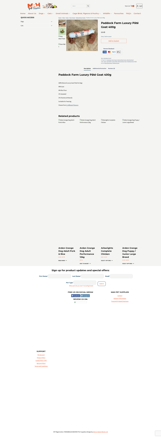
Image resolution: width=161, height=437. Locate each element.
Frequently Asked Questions (119, 301)
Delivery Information (120, 298)
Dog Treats (114, 60)
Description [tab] (87, 68)
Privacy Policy (41, 358)
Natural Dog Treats (122, 60)
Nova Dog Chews (108, 63)
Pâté (135, 61)
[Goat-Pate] (82, 35)
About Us (32, 13)
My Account (41, 355)
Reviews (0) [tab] (111, 68)
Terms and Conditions (41, 366)
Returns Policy (41, 363)
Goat (105, 61)
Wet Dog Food (130, 60)
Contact (137, 13)
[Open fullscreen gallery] (96, 49)
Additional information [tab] (99, 68)
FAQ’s (128, 13)
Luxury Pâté (114, 61)
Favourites (119, 13)
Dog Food (109, 60)
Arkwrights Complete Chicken (107, 251)
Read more (61, 260)
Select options (106, 260)
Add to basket (114, 41)
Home (22, 13)
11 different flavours (72, 105)
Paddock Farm (130, 61)
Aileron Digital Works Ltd (100, 432)
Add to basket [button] (84, 263)
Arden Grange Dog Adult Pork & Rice (66, 251)
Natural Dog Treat (122, 61)
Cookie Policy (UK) (41, 360)
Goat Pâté (109, 61)
